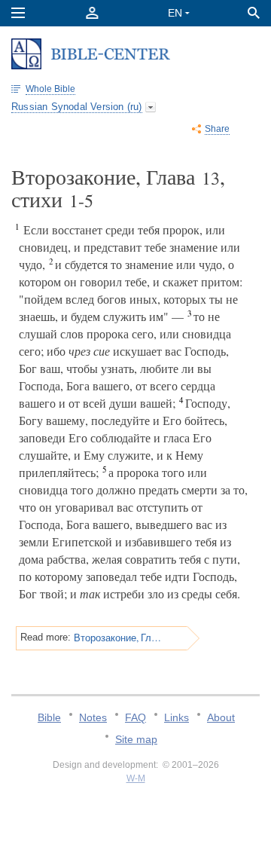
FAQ (135, 717)
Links (176, 717)
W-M (135, 778)
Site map (136, 739)
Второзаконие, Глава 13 (118, 637)
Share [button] (217, 129)
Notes (93, 717)
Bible (49, 717)
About (221, 717)
